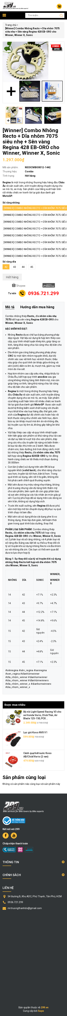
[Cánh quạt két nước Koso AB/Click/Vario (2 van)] (13, 760)
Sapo (41, 1010)
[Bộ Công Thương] (14, 820)
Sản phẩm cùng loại (24, 777)
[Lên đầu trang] (61, 708)
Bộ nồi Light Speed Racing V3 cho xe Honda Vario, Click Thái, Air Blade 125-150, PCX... (42, 715)
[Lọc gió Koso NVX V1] (13, 739)
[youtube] (14, 836)
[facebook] (6, 836)
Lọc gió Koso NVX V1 (35, 732)
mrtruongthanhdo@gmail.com (25, 908)
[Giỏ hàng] (59, 6)
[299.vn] (16, 5)
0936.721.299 (15, 902)
